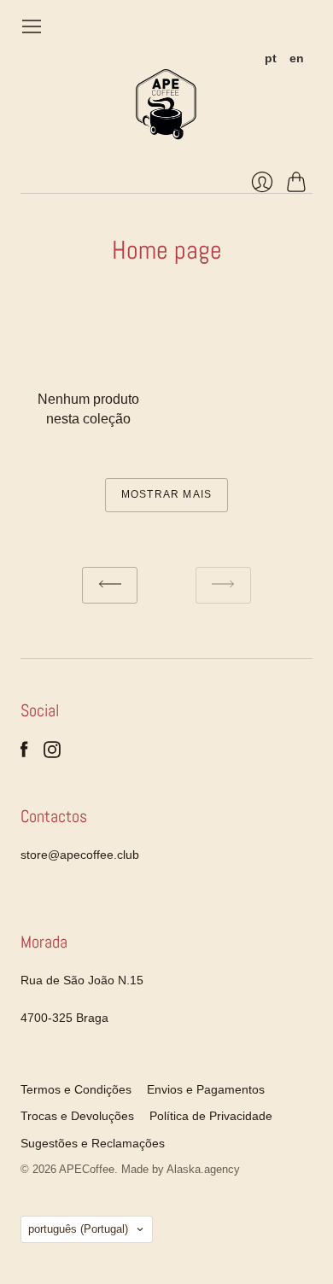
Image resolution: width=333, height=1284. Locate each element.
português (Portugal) (78, 1229)
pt (271, 58)
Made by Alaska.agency (180, 1169)
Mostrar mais (166, 494)
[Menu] (32, 26)
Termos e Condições (75, 1089)
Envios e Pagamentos (206, 1089)
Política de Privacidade (210, 1116)
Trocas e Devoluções (77, 1116)
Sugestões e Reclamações (92, 1143)
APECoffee (86, 1169)
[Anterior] (109, 585)
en (296, 58)
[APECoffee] (166, 104)
